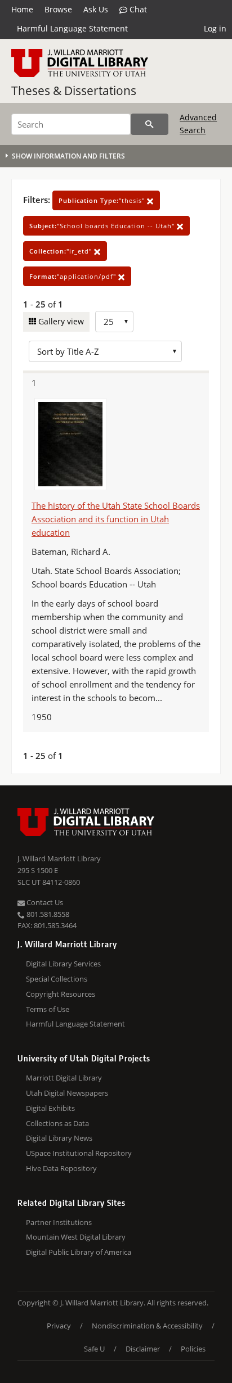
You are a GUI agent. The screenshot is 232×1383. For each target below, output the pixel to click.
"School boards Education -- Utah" (103, 226)
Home (22, 9)
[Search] (149, 124)
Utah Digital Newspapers (67, 1093)
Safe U (94, 1349)
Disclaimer (143, 1349)
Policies (193, 1349)
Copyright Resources (60, 994)
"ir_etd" (61, 251)
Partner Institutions (59, 1222)
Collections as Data (57, 1123)
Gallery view (60, 321)
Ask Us (95, 9)
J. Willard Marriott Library (59, 858)
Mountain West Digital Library (76, 1237)
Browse (58, 9)
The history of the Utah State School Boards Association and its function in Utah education (116, 519)
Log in (215, 28)
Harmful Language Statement (72, 28)
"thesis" (103, 200)
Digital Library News (59, 1138)
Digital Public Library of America (78, 1252)
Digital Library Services (63, 964)
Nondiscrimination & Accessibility (147, 1326)
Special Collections (56, 979)
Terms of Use (47, 1009)
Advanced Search (198, 123)
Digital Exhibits (50, 1108)
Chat (137, 9)
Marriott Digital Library (64, 1078)
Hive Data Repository (61, 1168)
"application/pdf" (73, 276)
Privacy (59, 1326)
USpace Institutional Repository (79, 1153)
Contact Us (44, 902)
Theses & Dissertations (73, 90)
